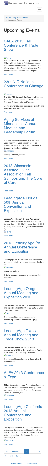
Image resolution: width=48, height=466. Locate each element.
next (11, 455)
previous (15, 451)
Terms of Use (31, 463)
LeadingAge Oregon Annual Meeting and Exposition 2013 (21, 293)
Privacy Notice (16, 463)
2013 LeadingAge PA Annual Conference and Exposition (22, 247)
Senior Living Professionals (17, 17)
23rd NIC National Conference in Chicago (23, 83)
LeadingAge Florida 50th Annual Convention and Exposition (21, 204)
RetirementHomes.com (23, 3)
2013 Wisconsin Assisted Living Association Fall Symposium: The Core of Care (23, 174)
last (17, 455)
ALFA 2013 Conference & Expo (24, 374)
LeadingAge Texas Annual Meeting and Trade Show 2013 (21, 335)
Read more (8, 74)
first (7, 451)
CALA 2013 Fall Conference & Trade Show (21, 45)
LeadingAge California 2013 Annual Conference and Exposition (23, 413)
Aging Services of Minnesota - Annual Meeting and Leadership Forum (20, 126)
